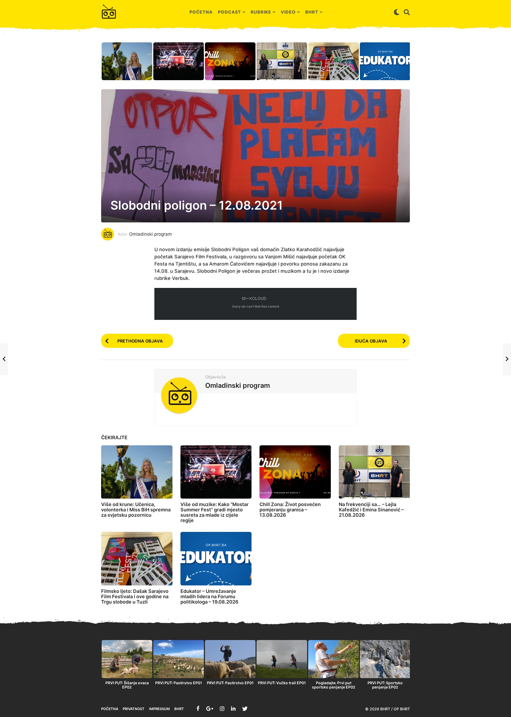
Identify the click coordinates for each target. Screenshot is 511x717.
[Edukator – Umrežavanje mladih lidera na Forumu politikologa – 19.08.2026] (216, 558)
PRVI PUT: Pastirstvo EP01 (178, 683)
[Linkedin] (233, 708)
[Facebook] (198, 708)
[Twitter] (245, 708)
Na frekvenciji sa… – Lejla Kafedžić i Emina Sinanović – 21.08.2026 (371, 510)
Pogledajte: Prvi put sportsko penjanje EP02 (333, 685)
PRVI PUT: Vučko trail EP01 (282, 683)
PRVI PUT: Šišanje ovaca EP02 (127, 685)
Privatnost (134, 709)
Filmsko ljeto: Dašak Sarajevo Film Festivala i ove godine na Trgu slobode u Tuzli (134, 596)
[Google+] (209, 708)
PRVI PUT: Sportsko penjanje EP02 (385, 685)
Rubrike (261, 12)
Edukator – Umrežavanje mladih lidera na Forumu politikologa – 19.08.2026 (209, 596)
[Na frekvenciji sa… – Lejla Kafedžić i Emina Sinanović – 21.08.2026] (374, 472)
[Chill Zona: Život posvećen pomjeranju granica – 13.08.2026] (295, 472)
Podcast (229, 12)
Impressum (159, 709)
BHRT (311, 12)
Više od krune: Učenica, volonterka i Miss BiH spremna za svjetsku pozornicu (136, 510)
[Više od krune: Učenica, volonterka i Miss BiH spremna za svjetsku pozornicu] (136, 472)
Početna (201, 12)
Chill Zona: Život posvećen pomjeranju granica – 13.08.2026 (290, 510)
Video (288, 12)
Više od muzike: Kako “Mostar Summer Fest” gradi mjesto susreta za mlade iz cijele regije (214, 512)
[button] (397, 12)
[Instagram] (222, 708)
